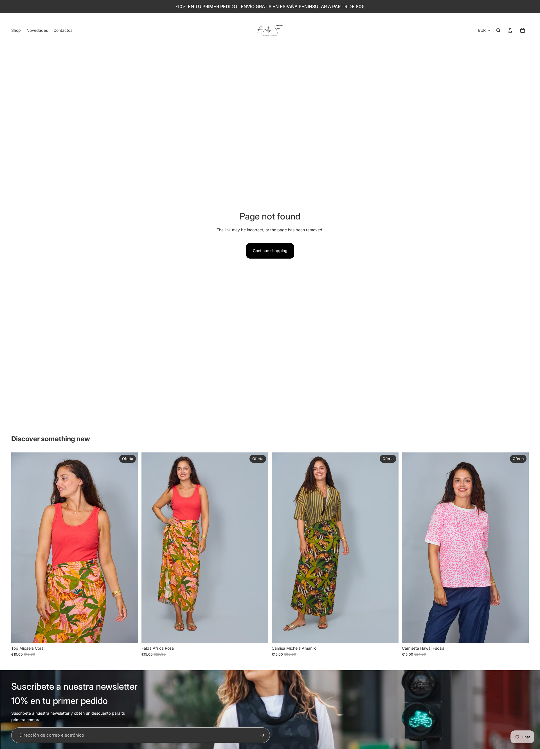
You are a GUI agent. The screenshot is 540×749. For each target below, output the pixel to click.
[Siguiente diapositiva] (129, 548)
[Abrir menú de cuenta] (510, 30)
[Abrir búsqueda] (498, 30)
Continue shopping (270, 250)
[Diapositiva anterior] (19, 548)
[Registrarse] (262, 735)
